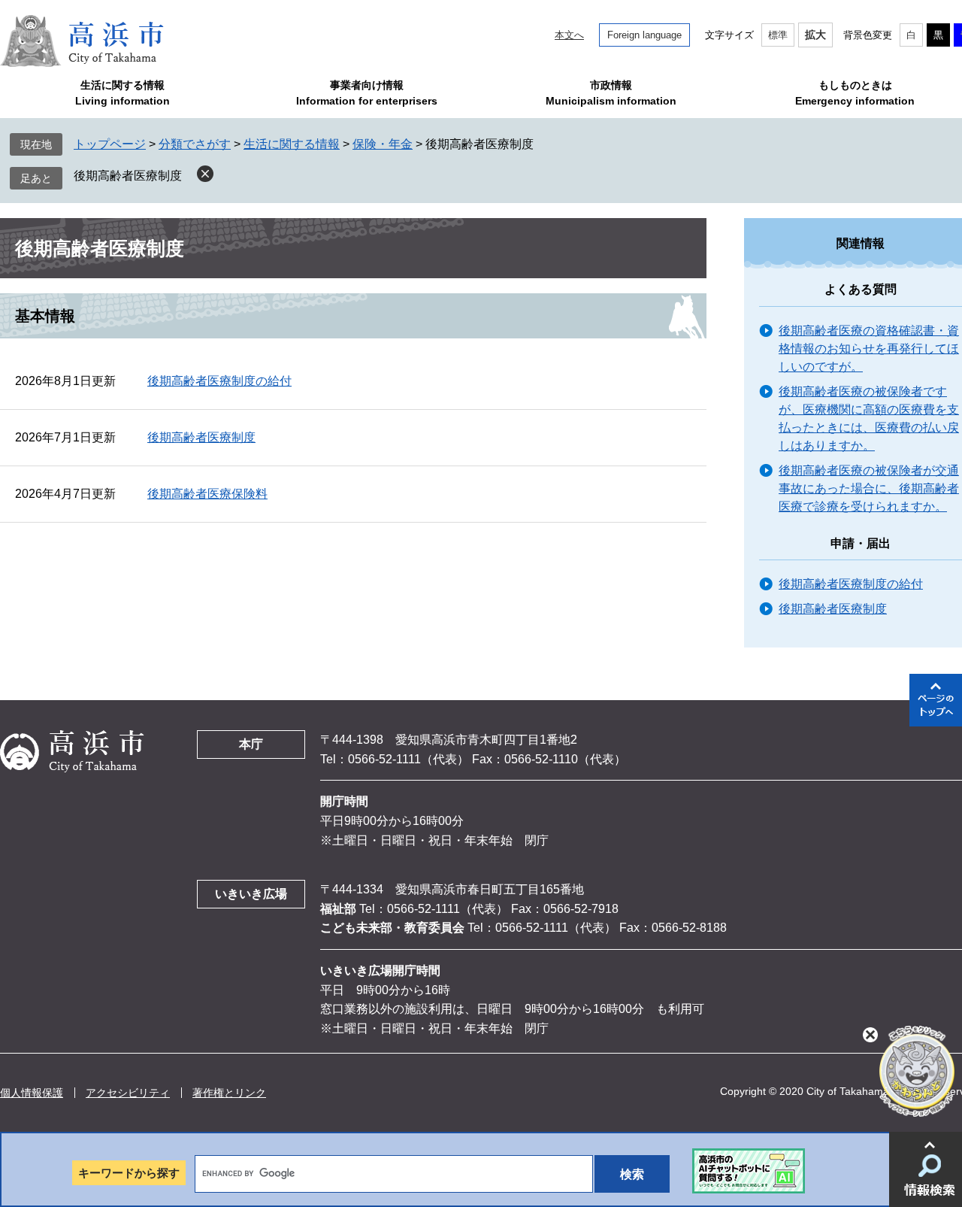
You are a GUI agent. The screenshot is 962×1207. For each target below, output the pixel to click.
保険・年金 (382, 144)
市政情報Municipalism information (611, 93)
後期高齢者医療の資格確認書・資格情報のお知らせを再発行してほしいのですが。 (869, 348)
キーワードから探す (129, 1172)
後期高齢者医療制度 (128, 175)
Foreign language (644, 35)
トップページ (110, 144)
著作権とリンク (229, 1093)
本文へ (569, 35)
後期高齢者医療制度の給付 (219, 381)
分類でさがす (195, 144)
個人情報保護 (31, 1093)
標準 (778, 35)
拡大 (815, 35)
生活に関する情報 (292, 144)
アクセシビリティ (128, 1093)
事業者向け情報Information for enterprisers (366, 93)
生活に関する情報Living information (122, 93)
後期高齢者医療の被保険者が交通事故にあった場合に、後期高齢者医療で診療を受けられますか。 (869, 488)
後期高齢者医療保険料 (207, 493)
